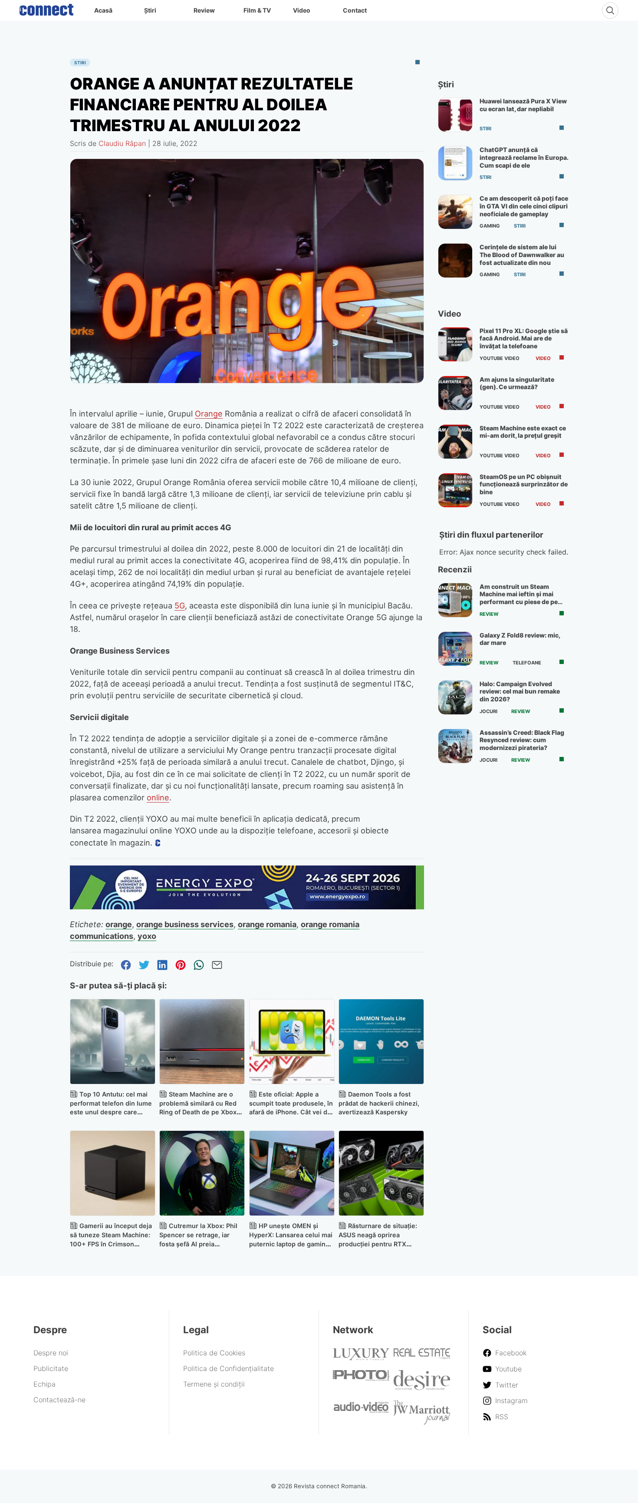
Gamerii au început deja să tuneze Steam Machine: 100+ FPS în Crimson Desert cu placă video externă (111, 1243)
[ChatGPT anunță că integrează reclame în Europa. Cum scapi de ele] (455, 163)
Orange (209, 413)
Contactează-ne (59, 1399)
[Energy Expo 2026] (247, 906)
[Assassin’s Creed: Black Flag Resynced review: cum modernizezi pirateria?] (455, 746)
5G (179, 605)
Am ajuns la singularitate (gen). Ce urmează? (517, 383)
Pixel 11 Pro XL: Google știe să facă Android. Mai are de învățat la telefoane (524, 338)
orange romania (267, 924)
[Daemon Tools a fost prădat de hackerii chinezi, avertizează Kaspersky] (381, 1041)
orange (118, 924)
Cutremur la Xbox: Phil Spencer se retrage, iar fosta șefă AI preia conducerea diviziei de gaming (198, 1243)
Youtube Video (500, 358)
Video (301, 10)
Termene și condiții (214, 1384)
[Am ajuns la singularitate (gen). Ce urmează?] (455, 393)
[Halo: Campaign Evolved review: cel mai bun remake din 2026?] (455, 697)
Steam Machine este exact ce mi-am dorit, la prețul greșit (523, 431)
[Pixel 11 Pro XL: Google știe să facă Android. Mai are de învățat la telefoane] (455, 344)
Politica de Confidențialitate (228, 1368)
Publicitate (50, 1368)
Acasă (103, 10)
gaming (490, 226)
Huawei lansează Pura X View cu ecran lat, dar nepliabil (523, 104)
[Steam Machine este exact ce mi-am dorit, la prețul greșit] (455, 441)
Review (204, 10)
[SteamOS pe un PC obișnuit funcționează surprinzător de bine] (455, 490)
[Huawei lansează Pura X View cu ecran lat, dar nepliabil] (455, 114)
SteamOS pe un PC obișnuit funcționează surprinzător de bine (524, 484)
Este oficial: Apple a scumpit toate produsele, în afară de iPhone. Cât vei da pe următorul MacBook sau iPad (291, 1112)
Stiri (80, 62)
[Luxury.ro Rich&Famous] (361, 1357)
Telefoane (527, 663)
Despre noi (50, 1352)
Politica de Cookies (214, 1352)
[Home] (46, 8)
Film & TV (257, 10)
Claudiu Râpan (122, 143)
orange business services (184, 924)
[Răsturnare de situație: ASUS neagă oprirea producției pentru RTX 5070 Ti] (381, 1173)
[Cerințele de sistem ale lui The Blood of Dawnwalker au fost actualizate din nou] (455, 260)
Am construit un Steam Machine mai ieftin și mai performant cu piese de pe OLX (519, 598)
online (158, 797)
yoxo (147, 936)
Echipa (44, 1384)
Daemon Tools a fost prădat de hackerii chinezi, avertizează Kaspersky (379, 1103)
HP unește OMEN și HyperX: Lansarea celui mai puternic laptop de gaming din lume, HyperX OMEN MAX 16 (290, 1243)
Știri (150, 10)
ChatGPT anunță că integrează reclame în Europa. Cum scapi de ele (524, 157)
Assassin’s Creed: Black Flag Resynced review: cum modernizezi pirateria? (522, 740)
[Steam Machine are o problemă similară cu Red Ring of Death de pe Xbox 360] (202, 1041)
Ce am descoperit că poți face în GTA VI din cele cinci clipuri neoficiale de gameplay (524, 206)
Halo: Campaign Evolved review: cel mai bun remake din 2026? (520, 691)
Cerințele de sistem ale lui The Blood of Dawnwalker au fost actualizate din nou (522, 254)
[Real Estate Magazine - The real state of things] (422, 1356)
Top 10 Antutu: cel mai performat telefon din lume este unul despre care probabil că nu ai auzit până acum (111, 1112)
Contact (355, 10)
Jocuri (488, 711)
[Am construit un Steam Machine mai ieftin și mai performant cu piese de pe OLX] (455, 600)
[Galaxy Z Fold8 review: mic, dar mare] (455, 648)
